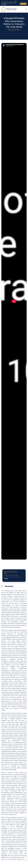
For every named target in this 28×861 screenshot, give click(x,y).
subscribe (23, 4)
